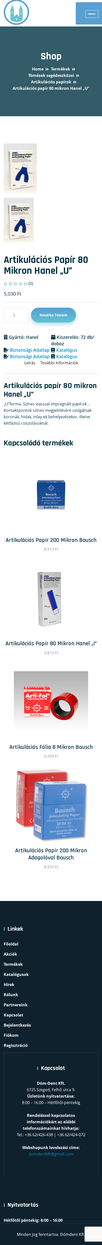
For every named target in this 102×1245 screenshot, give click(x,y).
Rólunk (11, 994)
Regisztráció (16, 1045)
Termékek (13, 964)
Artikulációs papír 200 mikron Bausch (51, 540)
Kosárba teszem (53, 315)
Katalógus (66, 350)
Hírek (9, 984)
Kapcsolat (13, 1015)
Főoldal (11, 944)
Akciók (10, 954)
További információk (59, 363)
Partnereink (15, 1005)
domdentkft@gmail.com (51, 1154)
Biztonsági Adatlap (30, 350)
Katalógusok (16, 974)
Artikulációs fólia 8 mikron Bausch (51, 747)
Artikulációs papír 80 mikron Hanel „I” (51, 643)
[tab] (19, 220)
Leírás (29, 363)
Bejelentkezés (17, 1025)
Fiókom (11, 1035)
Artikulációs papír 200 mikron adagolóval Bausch (51, 854)
